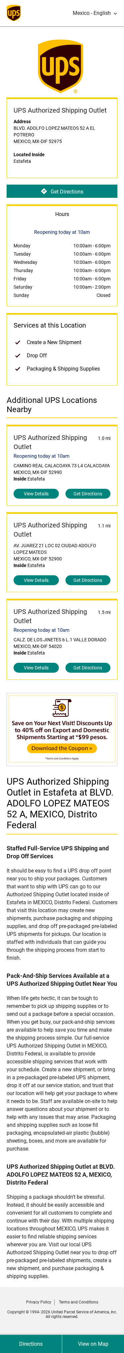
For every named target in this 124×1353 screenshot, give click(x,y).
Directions (31, 1344)
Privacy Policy (38, 1302)
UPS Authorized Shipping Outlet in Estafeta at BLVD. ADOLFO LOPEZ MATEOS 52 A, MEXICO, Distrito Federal (60, 803)
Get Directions (67, 191)
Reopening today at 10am (41, 456)
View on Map (93, 1344)
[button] (95, 13)
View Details (36, 493)
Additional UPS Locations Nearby (52, 405)
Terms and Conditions (78, 1302)
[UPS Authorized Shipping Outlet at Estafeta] (62, 763)
